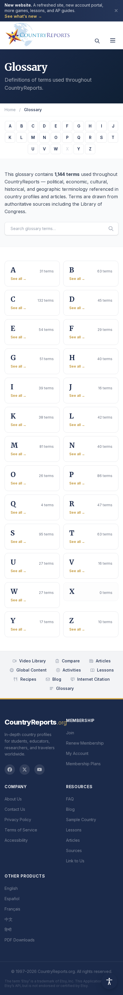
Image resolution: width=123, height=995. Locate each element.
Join (70, 732)
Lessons (105, 670)
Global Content (31, 670)
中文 (9, 919)
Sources (74, 850)
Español (12, 898)
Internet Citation (93, 679)
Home (10, 109)
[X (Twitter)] (24, 769)
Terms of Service (21, 829)
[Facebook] (10, 769)
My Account (77, 753)
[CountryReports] (37, 33)
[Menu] (112, 40)
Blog (56, 679)
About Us (13, 798)
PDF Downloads (20, 939)
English (11, 888)
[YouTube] (39, 769)
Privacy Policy (18, 819)
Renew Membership (85, 743)
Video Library (32, 660)
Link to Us (75, 860)
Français (12, 908)
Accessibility (16, 840)
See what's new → (23, 16)
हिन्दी (8, 929)
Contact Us (15, 809)
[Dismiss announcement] (116, 10)
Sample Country (81, 819)
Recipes (28, 679)
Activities (72, 670)
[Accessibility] (109, 981)
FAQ (70, 798)
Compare (71, 660)
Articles (103, 660)
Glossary (65, 688)
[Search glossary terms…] (111, 228)
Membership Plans (83, 763)
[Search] (97, 41)
